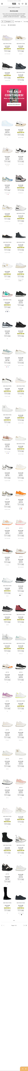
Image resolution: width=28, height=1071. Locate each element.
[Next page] (24, 925)
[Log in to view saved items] (22, 3)
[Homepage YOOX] (14, 4)
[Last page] (26, 925)
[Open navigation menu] (2, 3)
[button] (14, 920)
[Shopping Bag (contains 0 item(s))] (26, 3)
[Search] (19, 3)
